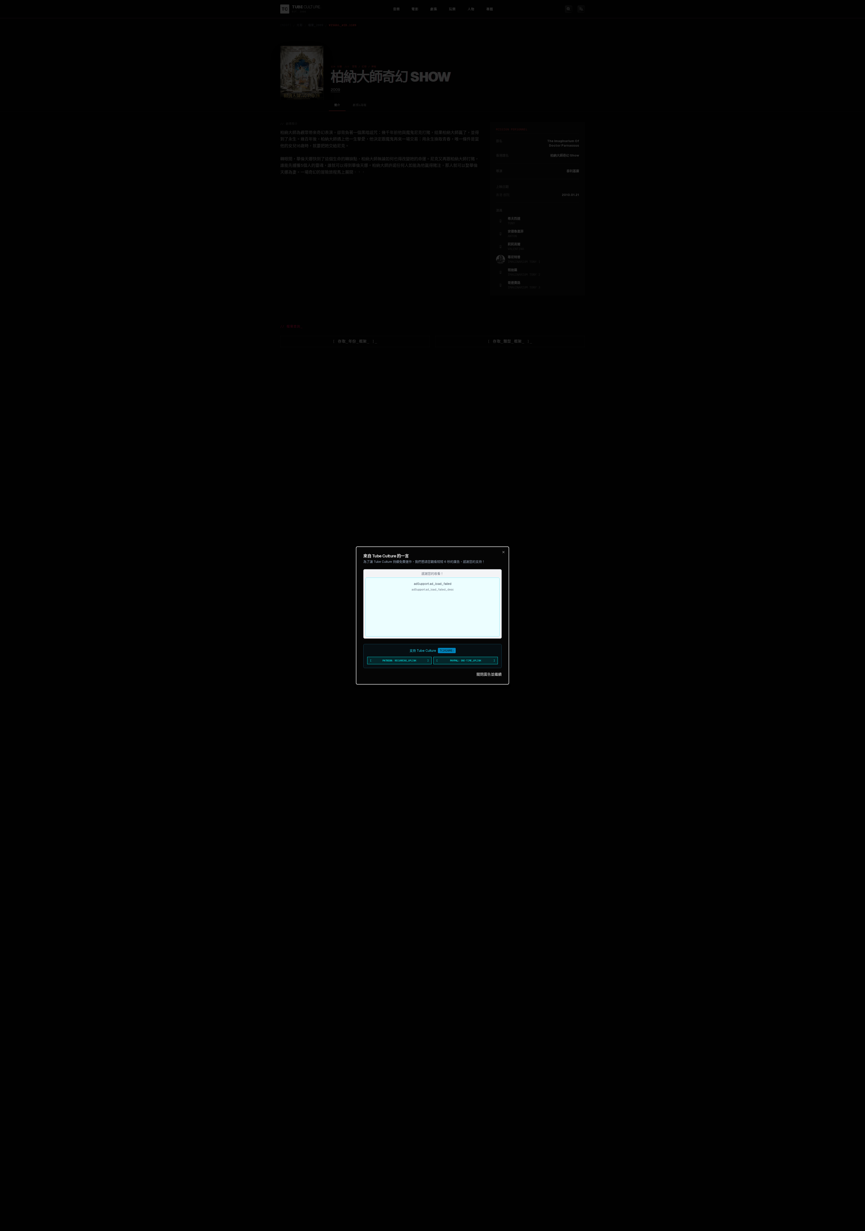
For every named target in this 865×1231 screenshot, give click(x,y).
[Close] (503, 552)
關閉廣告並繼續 (489, 674)
